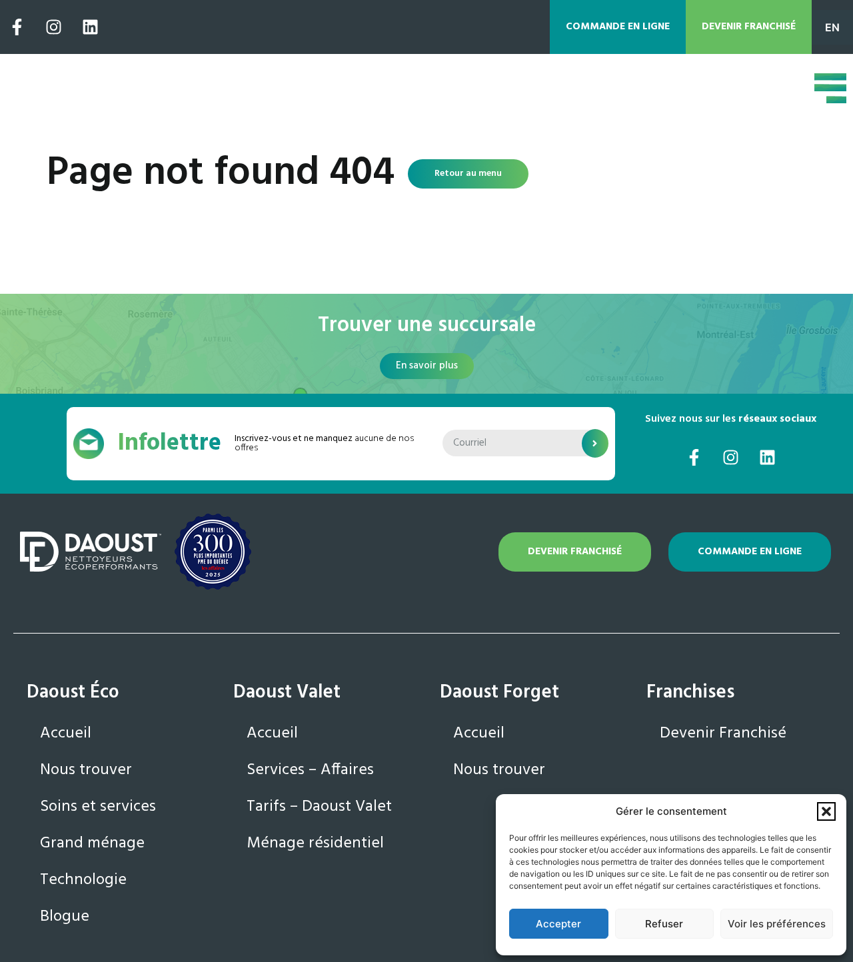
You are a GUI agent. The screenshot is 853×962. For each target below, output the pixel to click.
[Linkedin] (90, 27)
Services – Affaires (310, 770)
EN (832, 27)
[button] (826, 811)
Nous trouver (86, 770)
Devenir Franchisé (723, 733)
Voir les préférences (777, 923)
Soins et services (98, 806)
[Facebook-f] (16, 27)
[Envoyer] (595, 443)
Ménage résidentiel (315, 843)
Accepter (558, 923)
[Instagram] (53, 27)
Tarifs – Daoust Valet (319, 806)
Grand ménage (92, 843)
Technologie (83, 880)
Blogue (64, 916)
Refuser (664, 923)
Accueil (65, 733)
